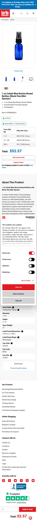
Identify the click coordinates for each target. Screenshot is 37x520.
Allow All (18, 287)
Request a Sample (8, 425)
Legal (4, 464)
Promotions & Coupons (10, 432)
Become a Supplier (9, 453)
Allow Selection (18, 294)
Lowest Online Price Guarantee (13, 428)
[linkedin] (27, 480)
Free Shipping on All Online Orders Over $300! (18, 2)
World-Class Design (9, 400)
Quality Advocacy (8, 396)
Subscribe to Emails (9, 457)
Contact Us (6, 443)
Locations (5, 446)
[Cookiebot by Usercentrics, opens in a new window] (26, 217)
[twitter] (15, 480)
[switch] (32, 259)
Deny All (18, 301)
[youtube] (33, 480)
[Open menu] (33, 13)
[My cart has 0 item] (27, 13)
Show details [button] (26, 280)
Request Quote (18, 162)
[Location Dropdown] (14, 13)
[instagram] (3, 480)
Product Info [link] (18, 71)
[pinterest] (21, 480)
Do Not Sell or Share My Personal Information (14, 468)
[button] (21, 13)
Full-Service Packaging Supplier (13, 410)
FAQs (4, 460)
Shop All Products (8, 421)
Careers (5, 450)
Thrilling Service (8, 403)
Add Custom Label (18, 157)
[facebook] (9, 480)
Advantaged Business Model (12, 389)
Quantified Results (8, 407)
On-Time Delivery (8, 393)
